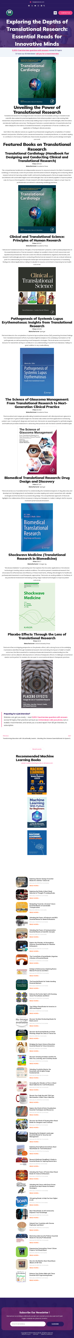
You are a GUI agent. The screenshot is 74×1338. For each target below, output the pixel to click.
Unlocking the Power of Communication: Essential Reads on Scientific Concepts (42, 931)
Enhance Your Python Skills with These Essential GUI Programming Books (42, 1274)
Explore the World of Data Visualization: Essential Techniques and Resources (42, 1109)
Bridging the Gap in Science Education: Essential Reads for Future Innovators (42, 1045)
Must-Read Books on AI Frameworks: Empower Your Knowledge (41, 1211)
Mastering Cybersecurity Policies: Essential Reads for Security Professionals (43, 1237)
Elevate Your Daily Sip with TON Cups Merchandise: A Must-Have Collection (41, 1096)
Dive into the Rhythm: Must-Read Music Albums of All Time (42, 1262)
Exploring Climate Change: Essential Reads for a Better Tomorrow (41, 879)
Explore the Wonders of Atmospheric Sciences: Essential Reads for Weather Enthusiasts (42, 944)
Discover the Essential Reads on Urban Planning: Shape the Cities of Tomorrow (42, 1032)
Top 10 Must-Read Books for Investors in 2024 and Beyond (42, 1007)
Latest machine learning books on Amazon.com (37, 763)
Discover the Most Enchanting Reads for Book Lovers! (42, 1020)
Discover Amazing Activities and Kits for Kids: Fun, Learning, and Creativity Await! (43, 1057)
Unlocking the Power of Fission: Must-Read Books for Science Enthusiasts (43, 1173)
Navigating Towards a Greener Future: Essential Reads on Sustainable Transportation (42, 905)
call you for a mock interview (47, 54)
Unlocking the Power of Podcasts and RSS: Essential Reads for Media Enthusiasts (43, 918)
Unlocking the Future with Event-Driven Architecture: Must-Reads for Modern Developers (42, 1186)
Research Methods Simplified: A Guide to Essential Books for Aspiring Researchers (43, 1160)
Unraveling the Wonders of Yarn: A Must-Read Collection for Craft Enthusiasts (43, 1084)
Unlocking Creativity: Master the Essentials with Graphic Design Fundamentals (40, 1071)
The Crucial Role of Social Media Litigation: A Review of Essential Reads (43, 957)
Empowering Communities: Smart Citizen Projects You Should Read (43, 1249)
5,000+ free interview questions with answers (30, 50)
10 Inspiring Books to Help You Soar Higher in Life (43, 1199)
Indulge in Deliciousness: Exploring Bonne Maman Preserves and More (42, 970)
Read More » (34, 886)
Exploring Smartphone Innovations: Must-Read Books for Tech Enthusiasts (43, 1147)
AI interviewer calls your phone (50, 720)
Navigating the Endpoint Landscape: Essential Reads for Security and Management (41, 1135)
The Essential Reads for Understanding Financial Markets (42, 982)
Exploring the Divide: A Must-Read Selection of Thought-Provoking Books (42, 892)
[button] (44, 5)
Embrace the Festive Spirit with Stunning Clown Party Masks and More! (43, 995)
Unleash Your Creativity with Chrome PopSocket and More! (41, 1224)
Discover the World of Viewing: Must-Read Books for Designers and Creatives (43, 1121)
